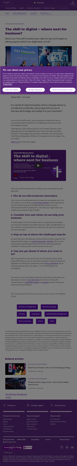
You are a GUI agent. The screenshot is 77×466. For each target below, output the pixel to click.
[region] (38, 80)
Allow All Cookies (11, 90)
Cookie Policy (7, 84)
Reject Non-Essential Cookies (62, 90)
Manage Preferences (35, 90)
